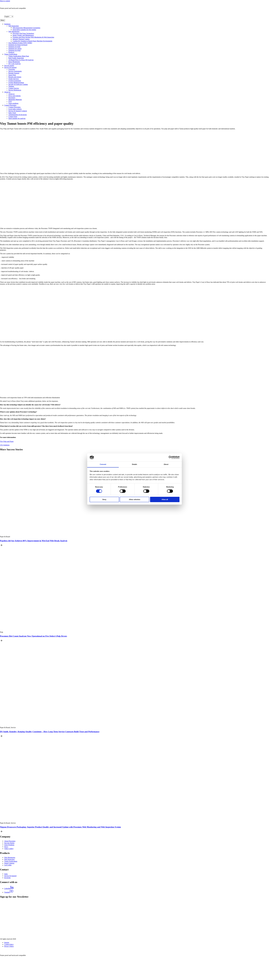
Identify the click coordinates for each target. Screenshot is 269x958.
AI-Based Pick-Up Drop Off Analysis (21, 60)
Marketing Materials (15, 99)
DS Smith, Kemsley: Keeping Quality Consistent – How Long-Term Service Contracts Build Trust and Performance (49, 731)
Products (11, 52)
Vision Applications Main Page (18, 56)
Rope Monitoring (14, 62)
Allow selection (134, 499)
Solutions (7, 24)
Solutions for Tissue (15, 48)
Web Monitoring (13, 31)
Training (11, 86)
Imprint (6, 942)
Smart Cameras (9, 863)
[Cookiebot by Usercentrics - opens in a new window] (170, 457)
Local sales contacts (15, 109)
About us (7, 92)
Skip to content (5, 1)
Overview (11, 69)
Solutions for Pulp (14, 47)
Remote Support (13, 73)
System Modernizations (16, 82)
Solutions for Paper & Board (17, 45)
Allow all (165, 499)
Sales (6, 874)
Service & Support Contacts (17, 111)
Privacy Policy (9, 946)
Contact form (12, 116)
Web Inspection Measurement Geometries (26, 28)
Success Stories (9, 843)
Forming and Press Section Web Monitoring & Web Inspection (33, 37)
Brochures (11, 98)
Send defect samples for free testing (24, 30)
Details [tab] (134, 464)
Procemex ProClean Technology (23, 33)
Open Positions (9, 845)
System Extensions (14, 81)
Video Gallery (9, 848)
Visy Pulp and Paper (7, 441)
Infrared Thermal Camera (21, 39)
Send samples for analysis (16, 118)
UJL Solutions (4, 445)
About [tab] (166, 464)
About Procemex (9, 841)
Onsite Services (13, 79)
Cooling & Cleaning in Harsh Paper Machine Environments (32, 41)
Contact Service (13, 88)
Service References (14, 90)
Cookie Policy (9, 944)
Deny (104, 499)
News (6, 847)
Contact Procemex (10, 105)
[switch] (123, 491)
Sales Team (12, 113)
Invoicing (7, 878)
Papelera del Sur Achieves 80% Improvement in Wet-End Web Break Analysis (33, 541)
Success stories (9, 65)
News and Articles (14, 96)
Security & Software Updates (18, 84)
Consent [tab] (103, 464)
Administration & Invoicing (17, 115)
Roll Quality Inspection (16, 58)
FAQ (10, 101)
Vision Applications (10, 54)
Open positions (13, 103)
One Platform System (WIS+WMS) (20, 43)
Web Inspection (13, 26)
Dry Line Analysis (14, 64)
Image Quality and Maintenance (23, 35)
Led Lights (7, 865)
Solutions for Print (14, 50)
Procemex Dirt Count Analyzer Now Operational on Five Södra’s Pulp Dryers (33, 636)
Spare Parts (12, 75)
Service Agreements (15, 71)
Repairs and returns (14, 77)
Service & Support (10, 67)
